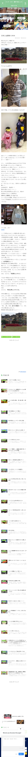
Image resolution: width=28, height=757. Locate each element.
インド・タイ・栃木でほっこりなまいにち (14, 3)
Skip (16, 754)
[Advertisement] (14, 355)
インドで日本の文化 (7, 336)
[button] (25, 405)
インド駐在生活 (16, 336)
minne (2, 229)
